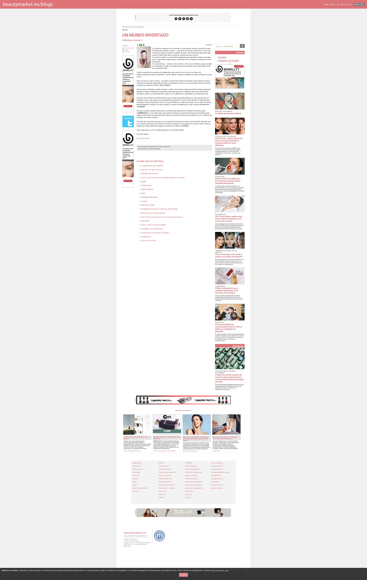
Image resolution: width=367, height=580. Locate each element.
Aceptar (183, 575)
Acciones (240, 52)
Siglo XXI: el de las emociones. (151, 170)
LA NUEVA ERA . (146, 185)
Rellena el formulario (190, 451)
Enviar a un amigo (129, 48)
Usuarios (135, 478)
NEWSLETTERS (359, 4)
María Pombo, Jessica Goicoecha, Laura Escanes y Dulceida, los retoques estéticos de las (229, 141)
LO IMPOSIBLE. (145, 237)
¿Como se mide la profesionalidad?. (153, 225)
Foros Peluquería (191, 466)
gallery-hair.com (216, 488)
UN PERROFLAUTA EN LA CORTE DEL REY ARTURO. (159, 209)
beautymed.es (216, 475)
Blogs (134, 482)
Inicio (327, 4)
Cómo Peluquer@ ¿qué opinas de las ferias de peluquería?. (161, 217)
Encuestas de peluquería (194, 488)
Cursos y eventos (165, 475)
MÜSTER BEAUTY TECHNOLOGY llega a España (166, 438)
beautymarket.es (217, 466)
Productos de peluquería (194, 485)
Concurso (238, 346)
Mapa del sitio (137, 469)
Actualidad (219, 176)
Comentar (127, 51)
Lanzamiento (220, 286)
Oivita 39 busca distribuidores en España (135, 438)
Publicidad (136, 472)
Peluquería (347, 4)
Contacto (135, 491)
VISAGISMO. (144, 221)
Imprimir (126, 50)
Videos (134, 485)
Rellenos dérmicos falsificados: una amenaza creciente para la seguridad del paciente (228, 180)
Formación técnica (165, 478)
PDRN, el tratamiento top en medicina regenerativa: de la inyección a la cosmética (226, 290)
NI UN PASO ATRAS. (147, 205)
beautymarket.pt (217, 469)
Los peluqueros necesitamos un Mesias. (155, 233)
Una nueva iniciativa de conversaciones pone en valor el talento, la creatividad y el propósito (228, 327)
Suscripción (136, 466)
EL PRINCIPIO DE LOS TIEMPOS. (152, 166)
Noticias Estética (165, 482)
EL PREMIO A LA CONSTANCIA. (151, 229)
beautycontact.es (217, 485)
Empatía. (143, 181)
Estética (336, 4)
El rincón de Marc (137, 27)
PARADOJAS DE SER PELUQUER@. (153, 213)
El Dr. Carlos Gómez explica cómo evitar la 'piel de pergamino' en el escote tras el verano (228, 218)
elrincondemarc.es (143, 138)
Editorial (162, 497)
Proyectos (219, 322)
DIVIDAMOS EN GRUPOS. (149, 174)
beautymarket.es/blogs (28, 4)
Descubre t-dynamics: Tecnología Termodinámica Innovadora (225, 438)
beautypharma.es (217, 478)
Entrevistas (163, 491)
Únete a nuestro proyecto (132, 451)
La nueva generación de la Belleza (164, 451)
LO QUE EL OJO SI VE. (148, 240)
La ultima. (143, 201)
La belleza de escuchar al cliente (228, 113)
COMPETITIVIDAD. (147, 189)
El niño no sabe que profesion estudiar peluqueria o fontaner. (162, 177)
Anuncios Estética (165, 469)
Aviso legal (127, 546)
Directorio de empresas (167, 472)
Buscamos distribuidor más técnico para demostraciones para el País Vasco (196, 438)
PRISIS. (143, 193)
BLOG (125, 30)
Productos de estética (167, 485)
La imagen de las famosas (225, 136)
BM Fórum (126, 27)
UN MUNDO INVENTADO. (149, 197)
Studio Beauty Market (140, 488)
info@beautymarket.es (130, 539)
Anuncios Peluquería (192, 469)
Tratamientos (220, 214)
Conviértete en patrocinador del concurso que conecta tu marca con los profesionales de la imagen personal (229, 378)
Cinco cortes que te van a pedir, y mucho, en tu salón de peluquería (228, 255)
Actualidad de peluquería (194, 482)
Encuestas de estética (167, 488)
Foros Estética (164, 466)
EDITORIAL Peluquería (223, 111)
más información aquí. (220, 570)
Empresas (136, 475)
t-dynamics (216, 451)
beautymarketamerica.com (220, 472)
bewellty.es (215, 482)
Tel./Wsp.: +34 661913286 (131, 541)
